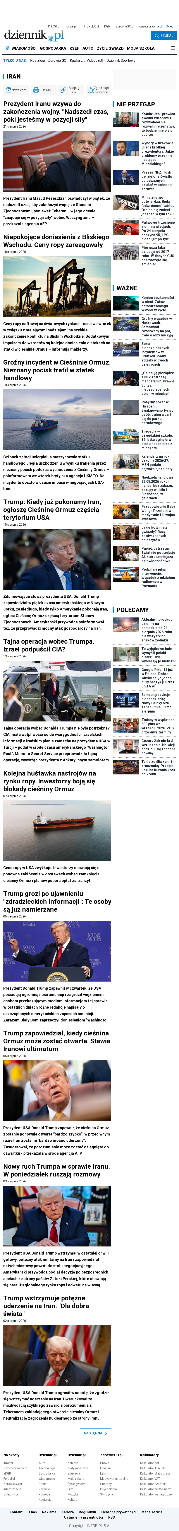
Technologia (47, 1468)
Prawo (104, 1463)
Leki (103, 1473)
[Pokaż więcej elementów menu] (173, 48)
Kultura (72, 1499)
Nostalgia (37, 60)
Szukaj (166, 36)
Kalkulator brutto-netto (156, 1489)
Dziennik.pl (48, 1455)
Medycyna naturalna (114, 1478)
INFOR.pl (54, 26)
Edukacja (74, 1473)
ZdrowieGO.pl (124, 26)
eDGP (7, 1473)
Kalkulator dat (149, 1463)
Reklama (49, 1512)
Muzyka (73, 1494)
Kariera (68, 1512)
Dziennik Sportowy (121, 60)
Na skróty (11, 1455)
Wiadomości (47, 1478)
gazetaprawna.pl (150, 26)
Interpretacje (12, 1489)
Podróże (44, 1494)
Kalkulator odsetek (153, 1484)
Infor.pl (8, 1463)
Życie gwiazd (77, 1484)
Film (70, 1489)
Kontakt (16, 1512)
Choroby (106, 1484)
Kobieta (73, 1463)
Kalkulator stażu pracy (155, 1473)
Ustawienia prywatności (83, 1517)
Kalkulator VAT (150, 1478)
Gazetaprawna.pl (15, 1468)
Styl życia (106, 1494)
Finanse (105, 1468)
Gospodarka (47, 1473)
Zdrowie (44, 1489)
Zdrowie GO (57, 60)
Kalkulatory (149, 1455)
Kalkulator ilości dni (153, 1468)
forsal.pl (71, 26)
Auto (42, 1463)
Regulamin (87, 1512)
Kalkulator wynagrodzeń (157, 1494)
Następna (93, 1433)
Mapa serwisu (152, 1512)
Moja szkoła (76, 1478)
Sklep (169, 26)
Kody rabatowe (78, 1468)
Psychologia (108, 1489)
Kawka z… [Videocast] (86, 60)
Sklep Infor (10, 1494)
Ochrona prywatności (118, 1512)
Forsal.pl (9, 1478)
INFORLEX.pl (90, 26)
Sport (42, 1484)
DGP (107, 26)
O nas (32, 1512)
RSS (111, 1517)
